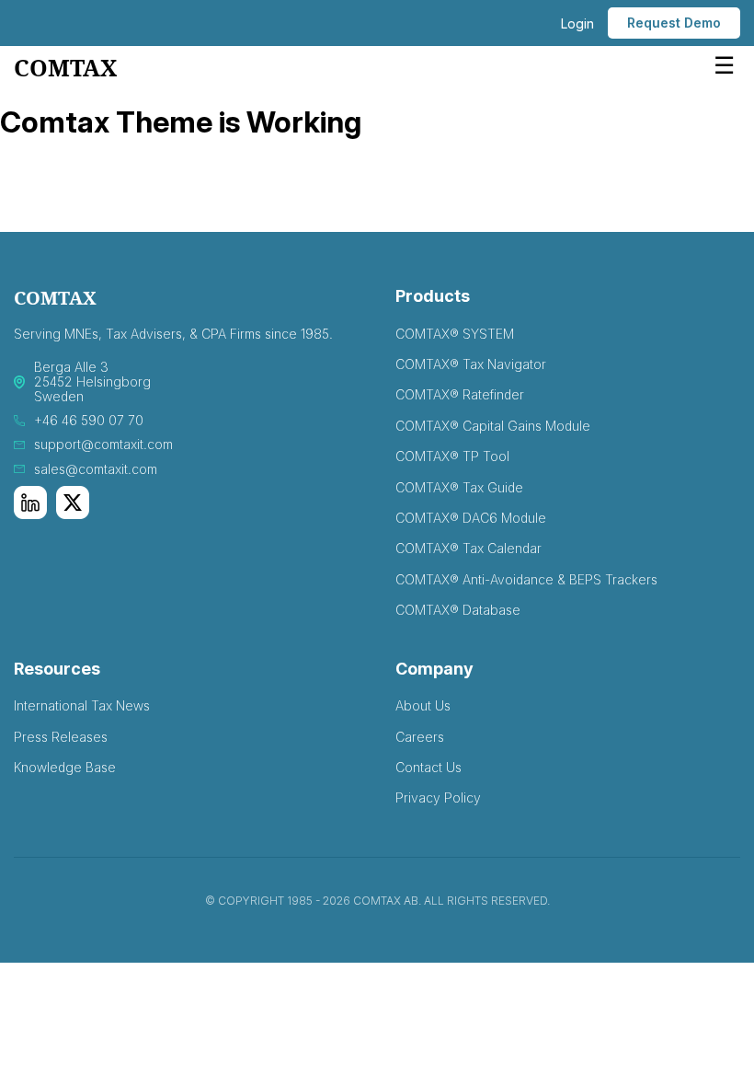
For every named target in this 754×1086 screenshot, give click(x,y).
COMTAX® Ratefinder (459, 394)
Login (577, 23)
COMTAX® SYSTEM (454, 333)
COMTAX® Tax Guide (459, 487)
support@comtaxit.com (103, 444)
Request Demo (674, 22)
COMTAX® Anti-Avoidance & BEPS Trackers (526, 579)
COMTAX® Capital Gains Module (492, 425)
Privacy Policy (438, 797)
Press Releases (61, 737)
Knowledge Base (65, 767)
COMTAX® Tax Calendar (468, 548)
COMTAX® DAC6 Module (470, 518)
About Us (423, 705)
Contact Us (428, 767)
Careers (419, 737)
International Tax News (82, 705)
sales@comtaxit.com (95, 469)
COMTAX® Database (457, 610)
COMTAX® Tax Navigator (470, 364)
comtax (65, 68)
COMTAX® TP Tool (452, 456)
